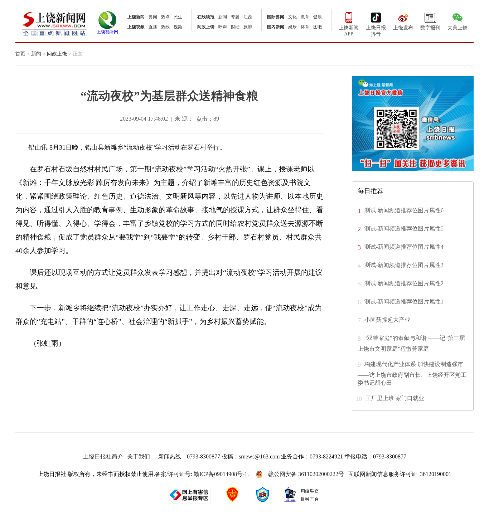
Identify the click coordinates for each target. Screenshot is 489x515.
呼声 (222, 26)
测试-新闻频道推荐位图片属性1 (404, 301)
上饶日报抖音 (376, 31)
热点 (165, 16)
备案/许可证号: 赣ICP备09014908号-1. (202, 474)
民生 (178, 16)
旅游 (247, 26)
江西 (247, 16)
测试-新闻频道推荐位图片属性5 (404, 228)
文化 (292, 16)
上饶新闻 (136, 16)
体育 (305, 26)
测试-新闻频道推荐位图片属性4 (404, 246)
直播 (153, 26)
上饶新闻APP (349, 31)
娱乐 (292, 26)
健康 (317, 16)
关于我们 (138, 456)
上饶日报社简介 (103, 456)
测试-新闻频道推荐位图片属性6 (404, 210)
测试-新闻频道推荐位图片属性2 (404, 283)
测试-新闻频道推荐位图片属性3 (404, 265)
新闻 (222, 16)
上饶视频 (136, 26)
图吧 (317, 26)
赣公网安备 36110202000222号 (306, 474)
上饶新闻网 (54, 23)
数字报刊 (430, 27)
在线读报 (205, 16)
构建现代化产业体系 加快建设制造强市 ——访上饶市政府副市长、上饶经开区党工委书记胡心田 (412, 373)
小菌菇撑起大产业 (387, 319)
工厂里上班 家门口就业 (394, 398)
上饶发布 (403, 27)
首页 (20, 54)
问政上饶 (205, 26)
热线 (165, 26)
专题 (235, 16)
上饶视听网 (107, 31)
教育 (305, 16)
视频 (178, 26)
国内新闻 (275, 26)
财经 (235, 26)
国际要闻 (275, 16)
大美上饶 (457, 27)
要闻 (153, 16)
